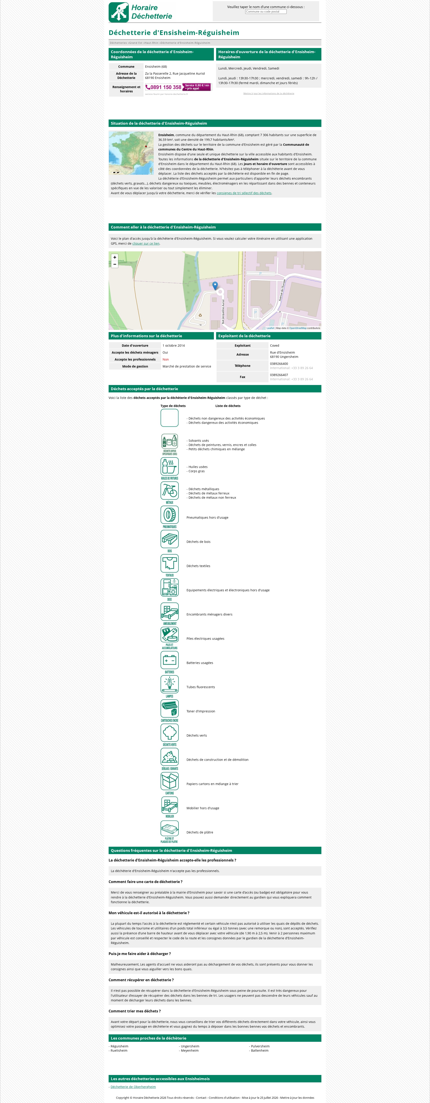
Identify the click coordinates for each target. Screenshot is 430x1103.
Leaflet (270, 328)
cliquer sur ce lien (145, 243)
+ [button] (114, 257)
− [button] (114, 264)
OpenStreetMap (298, 328)
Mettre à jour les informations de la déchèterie (268, 93)
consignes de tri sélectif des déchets (244, 193)
